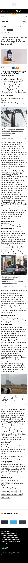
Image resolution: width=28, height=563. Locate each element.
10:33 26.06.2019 (5, 47)
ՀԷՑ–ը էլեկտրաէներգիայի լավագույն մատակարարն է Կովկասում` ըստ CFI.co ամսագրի (13, 132)
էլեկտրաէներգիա (5, 497)
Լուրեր (3, 23)
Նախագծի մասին (5, 531)
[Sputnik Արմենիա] (5, 11)
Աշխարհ (15, 518)
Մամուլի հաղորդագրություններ (9, 535)
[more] (25, 138)
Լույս (19, 491)
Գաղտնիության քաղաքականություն (10, 539)
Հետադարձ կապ (5, 543)
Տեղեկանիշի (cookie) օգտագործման (10, 541)
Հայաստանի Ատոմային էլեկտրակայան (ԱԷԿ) (11, 494)
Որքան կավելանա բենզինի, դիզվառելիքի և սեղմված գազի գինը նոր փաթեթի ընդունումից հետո (13, 280)
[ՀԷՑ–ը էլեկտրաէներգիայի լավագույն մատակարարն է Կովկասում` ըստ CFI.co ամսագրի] (14, 117)
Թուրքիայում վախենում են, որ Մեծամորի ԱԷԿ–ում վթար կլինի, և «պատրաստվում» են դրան (14, 399)
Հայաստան (13, 491)
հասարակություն (5, 491)
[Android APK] (5, 548)
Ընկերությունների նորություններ (9, 537)
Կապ (17, 533)
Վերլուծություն (23, 518)
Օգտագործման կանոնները (8, 533)
